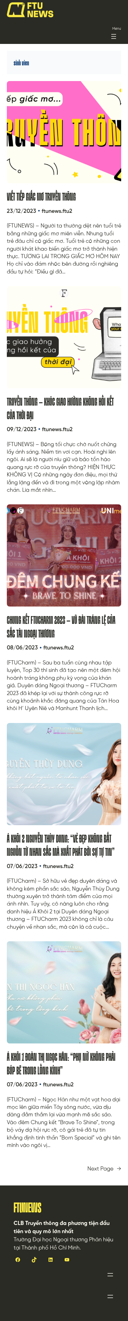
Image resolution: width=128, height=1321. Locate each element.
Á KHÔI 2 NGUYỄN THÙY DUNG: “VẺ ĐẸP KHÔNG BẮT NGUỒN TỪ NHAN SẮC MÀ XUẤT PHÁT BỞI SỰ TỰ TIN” (61, 845)
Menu (116, 29)
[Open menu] (114, 36)
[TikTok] (34, 1260)
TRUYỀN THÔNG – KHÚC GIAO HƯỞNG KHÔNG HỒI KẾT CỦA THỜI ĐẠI (60, 408)
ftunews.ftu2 (57, 211)
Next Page (104, 1169)
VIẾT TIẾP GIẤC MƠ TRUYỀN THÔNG (41, 197)
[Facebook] (18, 1260)
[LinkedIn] (50, 1260)
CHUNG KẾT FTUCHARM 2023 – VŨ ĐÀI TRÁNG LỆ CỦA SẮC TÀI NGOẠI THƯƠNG (61, 626)
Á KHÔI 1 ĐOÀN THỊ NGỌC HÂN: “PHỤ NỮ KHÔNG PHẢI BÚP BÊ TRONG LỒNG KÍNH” (61, 1063)
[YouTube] (67, 1260)
